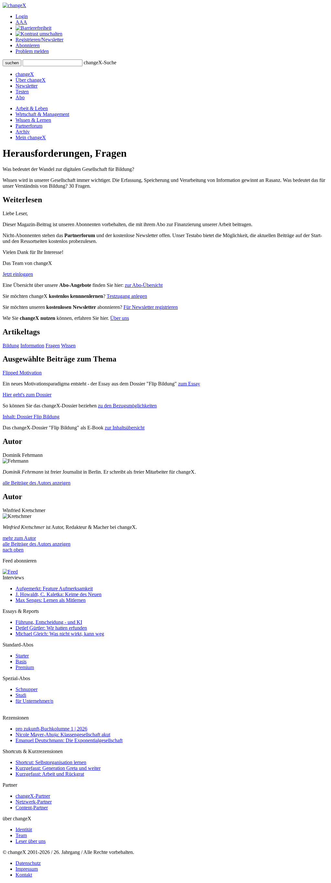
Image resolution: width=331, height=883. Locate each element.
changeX (25, 74)
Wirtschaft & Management (42, 114)
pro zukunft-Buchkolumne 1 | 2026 (51, 728)
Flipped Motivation (22, 372)
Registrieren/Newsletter (39, 39)
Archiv (23, 131)
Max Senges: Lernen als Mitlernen (51, 600)
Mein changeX (31, 137)
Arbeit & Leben (32, 108)
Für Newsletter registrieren (150, 307)
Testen (22, 91)
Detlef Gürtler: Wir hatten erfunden (51, 628)
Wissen (68, 345)
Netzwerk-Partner (34, 801)
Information (32, 345)
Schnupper (26, 689)
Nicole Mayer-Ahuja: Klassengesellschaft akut (63, 734)
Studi (21, 695)
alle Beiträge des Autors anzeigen (36, 483)
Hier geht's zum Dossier (27, 394)
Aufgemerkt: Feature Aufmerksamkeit (54, 588)
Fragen (53, 345)
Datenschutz (28, 863)
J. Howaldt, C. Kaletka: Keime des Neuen (58, 594)
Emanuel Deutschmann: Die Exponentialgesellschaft (69, 740)
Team (21, 835)
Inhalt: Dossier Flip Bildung (31, 416)
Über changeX (31, 80)
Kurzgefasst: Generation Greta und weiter (58, 768)
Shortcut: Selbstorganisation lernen (51, 762)
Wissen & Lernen (33, 120)
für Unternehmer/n (34, 701)
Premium (25, 667)
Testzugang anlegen (127, 296)
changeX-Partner (33, 796)
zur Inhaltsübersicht (124, 427)
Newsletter (26, 86)
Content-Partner (32, 807)
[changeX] (14, 5)
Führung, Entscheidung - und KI (49, 622)
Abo (20, 97)
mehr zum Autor (19, 538)
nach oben (13, 549)
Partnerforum (29, 126)
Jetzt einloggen (18, 274)
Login (22, 16)
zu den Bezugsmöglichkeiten (127, 405)
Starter (22, 655)
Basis (21, 661)
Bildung (11, 345)
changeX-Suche (100, 62)
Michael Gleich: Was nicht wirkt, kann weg (60, 633)
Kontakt (24, 875)
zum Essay (189, 383)
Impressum (27, 869)
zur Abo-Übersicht (144, 285)
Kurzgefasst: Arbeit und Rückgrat (50, 774)
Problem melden (32, 51)
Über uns (119, 318)
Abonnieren (28, 45)
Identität (24, 829)
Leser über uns (31, 841)
